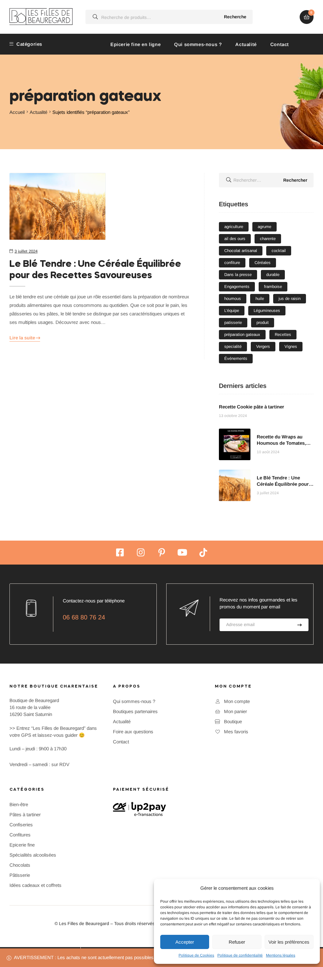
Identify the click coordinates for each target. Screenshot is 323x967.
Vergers (263, 346)
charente (268, 238)
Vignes (291, 346)
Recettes (283, 334)
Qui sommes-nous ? (198, 44)
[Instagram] (141, 552)
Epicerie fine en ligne (135, 44)
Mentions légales (280, 955)
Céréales (263, 262)
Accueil (17, 112)
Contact (279, 44)
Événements (235, 358)
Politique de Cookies (196, 955)
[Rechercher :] (266, 180)
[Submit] (299, 624)
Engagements (237, 286)
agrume (264, 226)
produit (262, 322)
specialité (233, 346)
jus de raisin (290, 298)
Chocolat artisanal (240, 250)
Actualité (245, 44)
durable (272, 274)
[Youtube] (182, 552)
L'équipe (231, 310)
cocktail (279, 250)
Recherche (235, 16)
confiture (232, 262)
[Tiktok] (203, 552)
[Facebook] (120, 552)
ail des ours (234, 238)
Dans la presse (238, 274)
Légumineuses (267, 310)
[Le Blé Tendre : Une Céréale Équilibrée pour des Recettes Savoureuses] (99, 206)
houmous (232, 298)
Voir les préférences (288, 942)
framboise (273, 286)
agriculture (233, 226)
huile (259, 298)
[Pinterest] (161, 552)
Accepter (184, 942)
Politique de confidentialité (240, 955)
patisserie (233, 322)
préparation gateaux (242, 334)
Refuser (237, 942)
